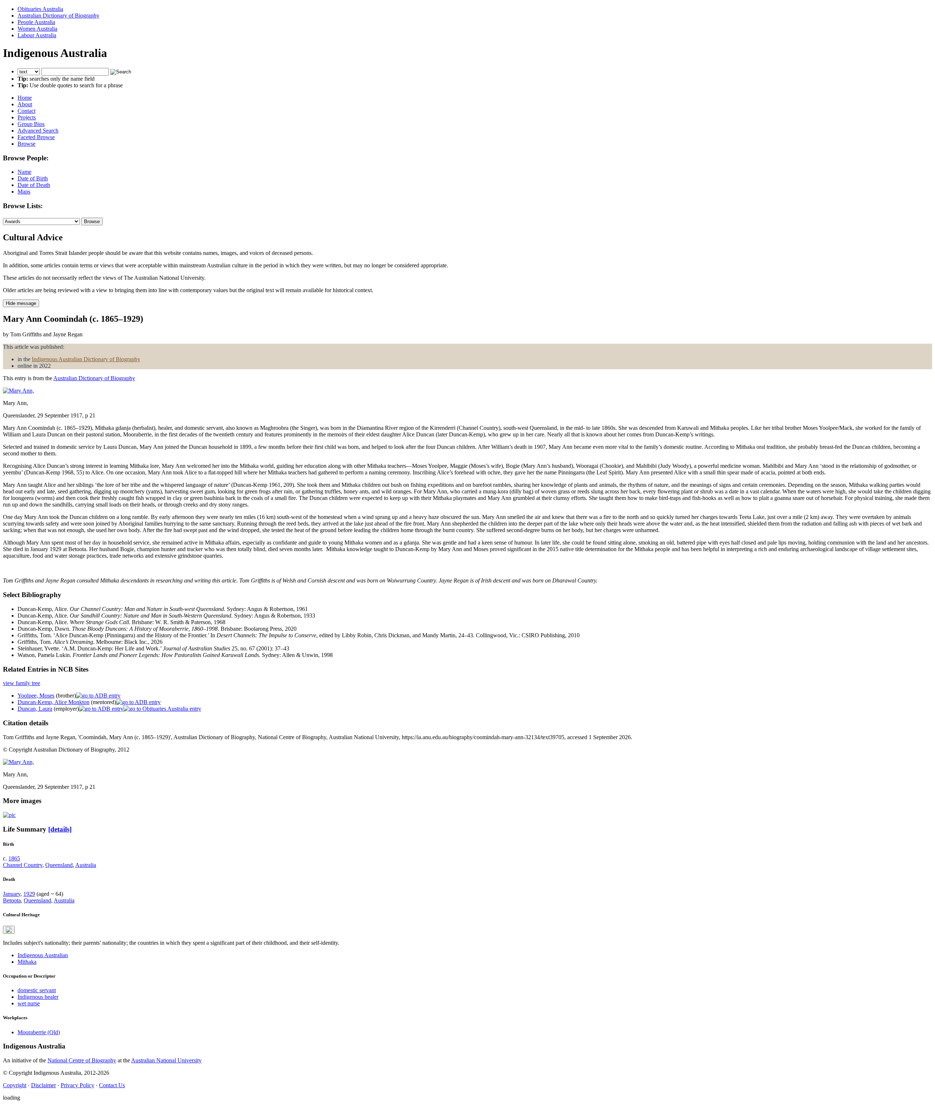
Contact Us (112, 1085)
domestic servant (37, 990)
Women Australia (37, 29)
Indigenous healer (38, 997)
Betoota (12, 900)
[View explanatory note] (9, 930)
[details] (60, 829)
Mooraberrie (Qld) (39, 1032)
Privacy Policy (77, 1085)
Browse (26, 144)
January (11, 894)
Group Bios (31, 124)
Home (25, 98)
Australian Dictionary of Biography (58, 15)
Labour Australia (37, 35)
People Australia (36, 22)
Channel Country (22, 865)
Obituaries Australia (40, 9)
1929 (29, 894)
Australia (85, 865)
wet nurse (29, 1003)
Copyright (14, 1085)
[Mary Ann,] (18, 390)
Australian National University (166, 1060)
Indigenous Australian (43, 955)
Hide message (21, 303)
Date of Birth (33, 178)
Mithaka (27, 962)
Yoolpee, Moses (36, 695)
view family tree (21, 683)
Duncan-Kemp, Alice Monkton (53, 702)
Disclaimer (43, 1085)
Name (24, 172)
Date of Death (34, 185)
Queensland (59, 865)
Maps (24, 191)
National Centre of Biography (81, 1060)
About (25, 104)
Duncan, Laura (35, 709)
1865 (14, 858)
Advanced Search (38, 130)
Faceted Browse (36, 137)
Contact (26, 111)
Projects (27, 117)
